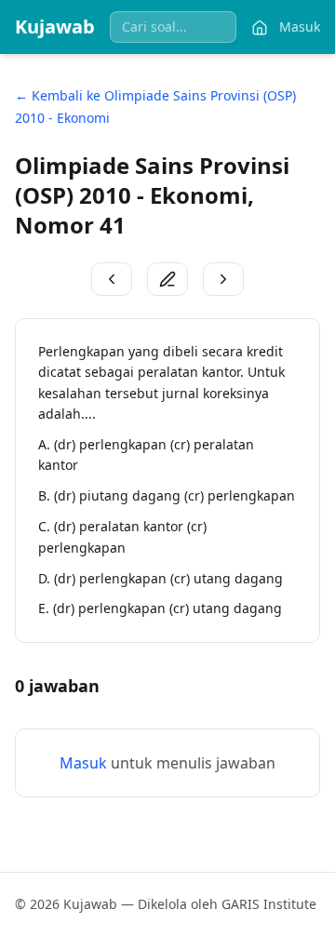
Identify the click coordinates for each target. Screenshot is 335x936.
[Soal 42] (223, 279)
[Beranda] (259, 27)
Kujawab (55, 26)
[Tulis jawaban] (167, 279)
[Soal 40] (111, 279)
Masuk (299, 26)
